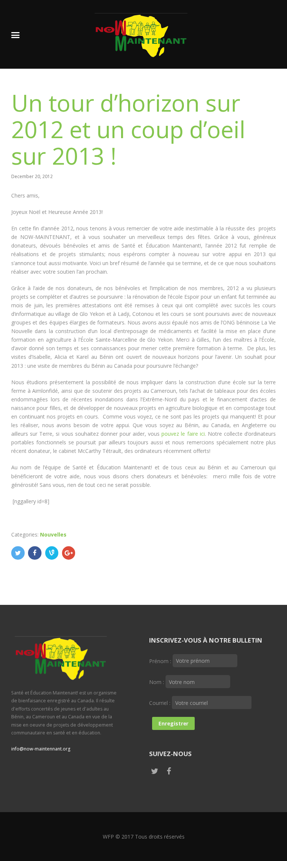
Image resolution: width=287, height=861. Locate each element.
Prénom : (161, 660)
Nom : (157, 682)
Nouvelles (53, 534)
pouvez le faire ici (182, 433)
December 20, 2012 (32, 176)
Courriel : (160, 702)
